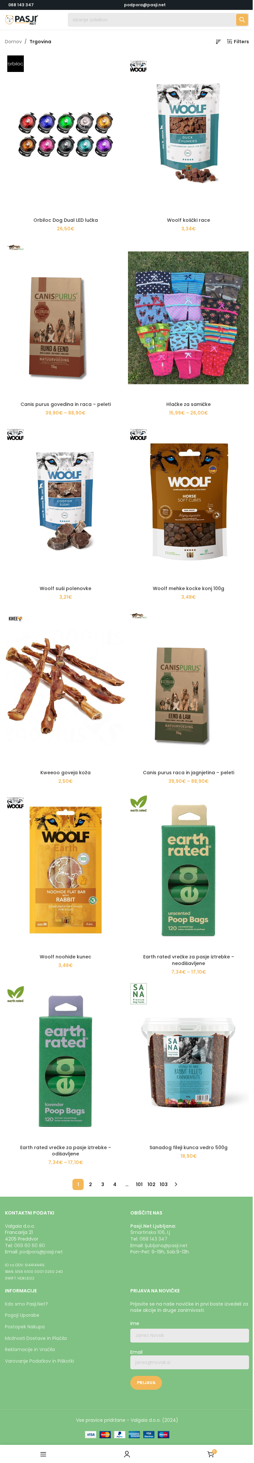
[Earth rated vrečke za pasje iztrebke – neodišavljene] (188, 870)
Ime (134, 1323)
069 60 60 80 (29, 1245)
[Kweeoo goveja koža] (65, 686)
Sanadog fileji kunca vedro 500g (188, 1147)
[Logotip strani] (21, 19)
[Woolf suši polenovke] (65, 501)
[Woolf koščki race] (188, 133)
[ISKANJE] (242, 20)
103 (164, 1184)
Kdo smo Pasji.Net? (26, 1304)
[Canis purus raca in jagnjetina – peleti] (188, 686)
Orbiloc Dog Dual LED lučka (65, 220)
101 (139, 1184)
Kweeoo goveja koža (65, 772)
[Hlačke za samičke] (188, 317)
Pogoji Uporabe (22, 1315)
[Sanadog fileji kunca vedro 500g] (188, 1061)
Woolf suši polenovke (65, 588)
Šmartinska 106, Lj (150, 1232)
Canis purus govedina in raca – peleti (66, 404)
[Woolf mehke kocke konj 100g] (188, 501)
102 (151, 1184)
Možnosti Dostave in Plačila (36, 1338)
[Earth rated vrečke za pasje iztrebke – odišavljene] (65, 1061)
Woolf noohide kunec (65, 956)
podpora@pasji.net (41, 1251)
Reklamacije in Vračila (30, 1349)
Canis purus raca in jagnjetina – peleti (188, 772)
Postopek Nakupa (25, 1326)
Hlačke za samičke (188, 404)
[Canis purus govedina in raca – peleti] (65, 317)
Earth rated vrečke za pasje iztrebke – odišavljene (65, 1150)
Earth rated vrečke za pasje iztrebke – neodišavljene (188, 960)
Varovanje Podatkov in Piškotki (39, 1361)
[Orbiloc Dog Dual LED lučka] (65, 133)
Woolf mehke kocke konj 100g (188, 588)
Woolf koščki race (188, 220)
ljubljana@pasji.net (166, 1245)
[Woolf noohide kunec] (65, 870)
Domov (13, 41)
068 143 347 (21, 5)
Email (136, 1352)
